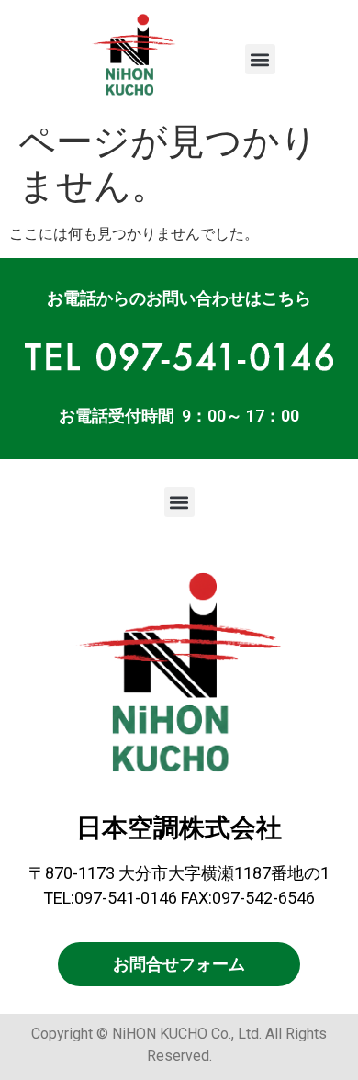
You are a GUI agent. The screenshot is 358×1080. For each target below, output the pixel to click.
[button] (260, 59)
